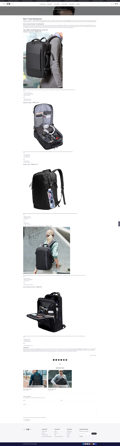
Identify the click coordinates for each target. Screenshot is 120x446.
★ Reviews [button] (119, 224)
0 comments (61, 12)
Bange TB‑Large (27, 102)
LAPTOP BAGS (64, 4)
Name (24, 400)
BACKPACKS (49, 4)
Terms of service (45, 434)
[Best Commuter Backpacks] (55, 364)
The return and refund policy (47, 436)
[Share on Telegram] (64, 360)
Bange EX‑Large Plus (28, 31)
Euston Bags (35, 443)
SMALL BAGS (71, 4)
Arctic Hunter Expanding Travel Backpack (33, 226)
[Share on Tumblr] (61, 360)
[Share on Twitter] (56, 360)
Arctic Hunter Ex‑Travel (29, 287)
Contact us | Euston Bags (58, 436)
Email (62, 400)
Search (55, 431)
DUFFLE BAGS (56, 4)
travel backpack (67, 20)
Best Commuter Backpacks (27, 389)
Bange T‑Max (26, 164)
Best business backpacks (52, 389)
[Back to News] (60, 364)
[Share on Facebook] (53, 360)
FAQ (55, 434)
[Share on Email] (66, 360)
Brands (68, 434)
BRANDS (78, 4)
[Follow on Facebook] (79, 436)
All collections (69, 431)
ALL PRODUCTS (43, 4)
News (58, 12)
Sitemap (68, 436)
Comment (25, 404)
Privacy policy (44, 431)
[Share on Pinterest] (59, 360)
